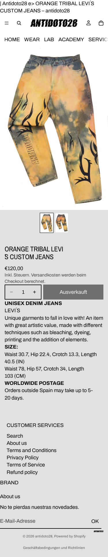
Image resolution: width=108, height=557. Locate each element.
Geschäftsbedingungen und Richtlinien (54, 548)
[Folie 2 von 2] (61, 222)
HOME (12, 40)
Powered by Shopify (70, 536)
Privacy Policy (23, 457)
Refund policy (22, 472)
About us (17, 443)
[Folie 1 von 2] (46, 222)
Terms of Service (26, 465)
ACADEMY (71, 40)
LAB (49, 40)
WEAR (32, 40)
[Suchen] (19, 23)
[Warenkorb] (101, 23)
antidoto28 (43, 536)
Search (15, 436)
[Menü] (6, 23)
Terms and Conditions (31, 450)
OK (95, 521)
